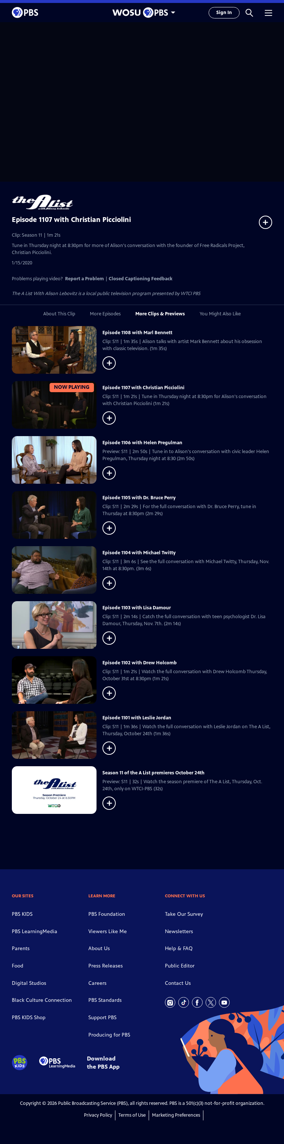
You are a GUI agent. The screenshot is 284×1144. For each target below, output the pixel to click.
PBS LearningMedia (34, 931)
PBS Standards (105, 1000)
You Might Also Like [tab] (220, 314)
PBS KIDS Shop (28, 1017)
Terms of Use (132, 1115)
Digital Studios (29, 983)
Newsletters (179, 931)
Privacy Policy (98, 1115)
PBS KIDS (22, 914)
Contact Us (178, 983)
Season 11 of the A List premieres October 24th (153, 773)
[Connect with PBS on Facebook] (197, 1002)
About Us (99, 948)
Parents (21, 948)
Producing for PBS (109, 1035)
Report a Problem (84, 279)
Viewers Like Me (107, 931)
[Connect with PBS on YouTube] (224, 1002)
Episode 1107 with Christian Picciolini (143, 388)
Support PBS (102, 1017)
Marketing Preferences (176, 1115)
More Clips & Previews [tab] (160, 314)
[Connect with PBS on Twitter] (211, 1002)
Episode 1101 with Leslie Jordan (136, 718)
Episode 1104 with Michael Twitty (139, 553)
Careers (97, 983)
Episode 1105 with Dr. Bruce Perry (139, 498)
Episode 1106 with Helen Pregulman (142, 443)
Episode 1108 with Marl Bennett (137, 333)
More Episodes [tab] (105, 314)
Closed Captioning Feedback (140, 279)
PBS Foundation (106, 914)
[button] (249, 12)
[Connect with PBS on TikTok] (183, 1002)
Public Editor (180, 966)
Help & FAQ (179, 948)
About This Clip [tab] (59, 314)
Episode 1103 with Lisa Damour (136, 608)
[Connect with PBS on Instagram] (170, 1002)
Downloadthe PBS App (103, 1062)
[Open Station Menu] (142, 12)
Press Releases (105, 966)
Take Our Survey (184, 914)
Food (17, 966)
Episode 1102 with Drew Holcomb (139, 663)
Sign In (224, 13)
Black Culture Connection (42, 1000)
